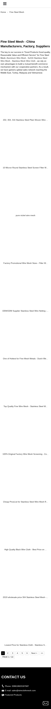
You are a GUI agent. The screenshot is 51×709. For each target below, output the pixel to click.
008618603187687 (20, 686)
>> (42, 653)
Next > (34, 653)
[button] (5, 3)
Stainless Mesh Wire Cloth (23, 61)
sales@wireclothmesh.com (24, 690)
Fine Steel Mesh (16, 12)
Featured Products (13, 695)
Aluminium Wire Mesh (16, 58)
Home (3, 12)
